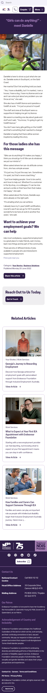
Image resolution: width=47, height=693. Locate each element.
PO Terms (5, 676)
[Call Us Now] (15, 9)
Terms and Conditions (28, 671)
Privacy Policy (16, 676)
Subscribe (21, 561)
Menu (37, 9)
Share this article (12, 275)
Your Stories (17, 265)
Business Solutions (31, 265)
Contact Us (6, 671)
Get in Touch (12, 299)
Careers (15, 671)
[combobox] (25, 2)
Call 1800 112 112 (31, 578)
